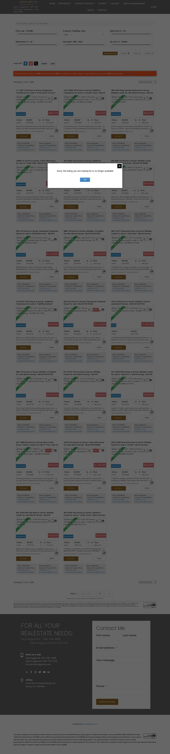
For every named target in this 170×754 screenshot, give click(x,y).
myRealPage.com (90, 724)
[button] (27, 672)
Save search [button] (109, 53)
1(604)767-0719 (44, 148)
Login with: (18, 63)
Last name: (130, 635)
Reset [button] (136, 53)
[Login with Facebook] (26, 65)
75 (100, 593)
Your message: (105, 660)
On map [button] (124, 53)
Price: (25, 31)
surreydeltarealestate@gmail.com (29, 150)
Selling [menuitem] (114, 3)
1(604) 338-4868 (23, 148)
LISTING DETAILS (23, 136)
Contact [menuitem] (102, 10)
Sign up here (128, 73)
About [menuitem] (90, 10)
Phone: (100, 686)
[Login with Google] (31, 65)
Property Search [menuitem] (84, 3)
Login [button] (52, 63)
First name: (103, 635)
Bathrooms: (24, 42)
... (93, 593)
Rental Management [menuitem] (134, 3)
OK (85, 180)
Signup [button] (44, 63)
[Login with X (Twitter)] (36, 65)
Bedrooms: (118, 31)
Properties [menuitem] (64, 3)
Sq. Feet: (119, 42)
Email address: (105, 647)
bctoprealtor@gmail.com (48, 150)
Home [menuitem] (52, 3)
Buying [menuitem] (102, 3)
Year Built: (72, 42)
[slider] (17, 34)
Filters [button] (148, 53)
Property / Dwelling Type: (74, 31)
